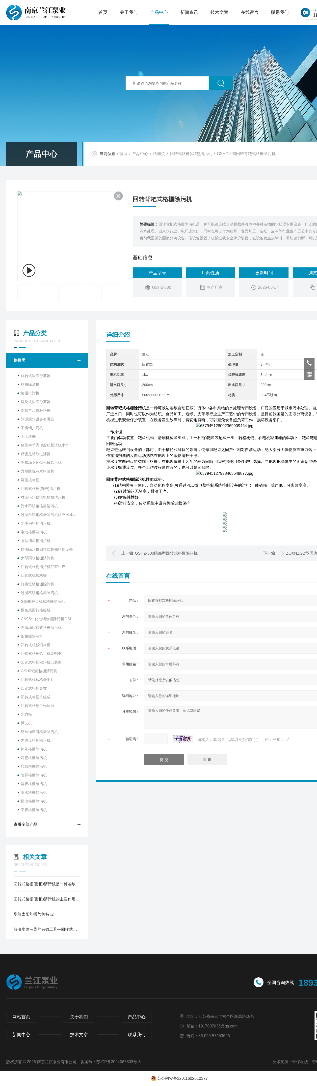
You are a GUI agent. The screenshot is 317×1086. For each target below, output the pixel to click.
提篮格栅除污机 (34, 801)
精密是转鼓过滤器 (36, 454)
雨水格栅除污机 (34, 792)
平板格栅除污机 (34, 810)
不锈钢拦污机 (32, 428)
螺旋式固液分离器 (36, 402)
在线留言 (250, 12)
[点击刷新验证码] (182, 739)
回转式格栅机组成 (36, 697)
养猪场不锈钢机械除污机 (41, 462)
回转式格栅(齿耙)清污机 (191, 154)
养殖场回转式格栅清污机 (41, 627)
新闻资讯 (189, 12)
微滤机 (26, 723)
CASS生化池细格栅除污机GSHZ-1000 (52, 619)
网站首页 (21, 1016)
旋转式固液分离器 (36, 376)
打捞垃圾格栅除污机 (37, 584)
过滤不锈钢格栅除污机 (39, 593)
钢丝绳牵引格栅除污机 (39, 732)
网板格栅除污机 (34, 784)
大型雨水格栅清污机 (37, 558)
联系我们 (280, 12)
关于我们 (129, 12)
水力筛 (26, 714)
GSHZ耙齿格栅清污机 (39, 671)
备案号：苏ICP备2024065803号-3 (110, 1062)
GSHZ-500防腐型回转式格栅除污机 (166, 553)
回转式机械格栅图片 (37, 679)
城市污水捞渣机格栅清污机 (43, 497)
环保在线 (300, 1062)
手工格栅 (28, 436)
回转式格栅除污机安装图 (41, 662)
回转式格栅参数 (34, 688)
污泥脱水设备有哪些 (37, 419)
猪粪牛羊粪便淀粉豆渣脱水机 (45, 445)
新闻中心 (21, 1034)
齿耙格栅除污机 (34, 758)
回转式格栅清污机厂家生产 (43, 567)
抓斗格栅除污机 (34, 749)
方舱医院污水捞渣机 (37, 471)
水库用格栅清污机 (36, 523)
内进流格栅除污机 (36, 740)
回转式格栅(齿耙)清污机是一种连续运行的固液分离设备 (47, 884)
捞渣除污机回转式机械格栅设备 (47, 549)
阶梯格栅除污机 (34, 775)
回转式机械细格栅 (36, 645)
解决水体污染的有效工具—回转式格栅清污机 (47, 929)
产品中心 (159, 12)
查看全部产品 (25, 824)
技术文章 (219, 12)
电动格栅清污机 (34, 532)
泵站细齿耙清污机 (36, 541)
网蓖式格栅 (30, 480)
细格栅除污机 (32, 636)
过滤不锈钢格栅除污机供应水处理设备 (52, 514)
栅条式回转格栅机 (36, 610)
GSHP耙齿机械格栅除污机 (43, 601)
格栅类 (159, 154)
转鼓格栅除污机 (34, 766)
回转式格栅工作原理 (37, 705)
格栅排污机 (30, 393)
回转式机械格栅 (34, 575)
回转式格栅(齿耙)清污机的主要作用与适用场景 (47, 899)
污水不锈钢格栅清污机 (39, 506)
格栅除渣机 (30, 384)
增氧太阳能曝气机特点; (34, 914)
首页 (103, 12)
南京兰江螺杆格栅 (36, 410)
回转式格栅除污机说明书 (41, 653)
